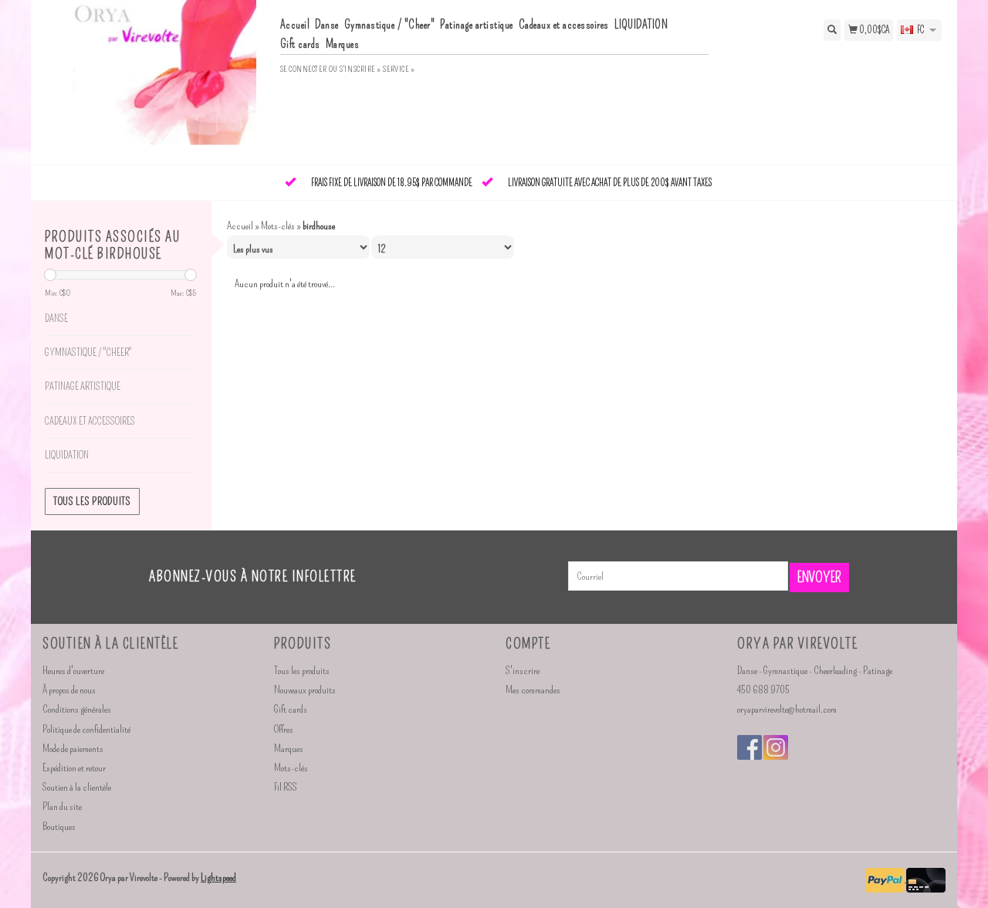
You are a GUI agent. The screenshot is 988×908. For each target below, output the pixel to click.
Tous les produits (92, 501)
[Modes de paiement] (885, 878)
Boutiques (59, 826)
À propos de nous (69, 689)
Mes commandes (533, 689)
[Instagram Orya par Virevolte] (775, 747)
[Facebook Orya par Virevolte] (749, 747)
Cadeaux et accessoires (564, 25)
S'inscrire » (360, 69)
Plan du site (62, 806)
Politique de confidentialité (86, 729)
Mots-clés (278, 225)
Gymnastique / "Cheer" (389, 25)
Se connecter (303, 69)
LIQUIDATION (641, 25)
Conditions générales (76, 709)
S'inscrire (523, 670)
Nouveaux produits (305, 689)
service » (398, 69)
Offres (283, 729)
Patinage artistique (476, 25)
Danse (327, 25)
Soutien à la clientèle (76, 787)
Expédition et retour (74, 767)
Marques (343, 44)
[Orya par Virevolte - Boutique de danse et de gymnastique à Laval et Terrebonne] (155, 80)
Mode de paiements (72, 748)
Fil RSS (285, 787)
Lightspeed (218, 877)
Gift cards (300, 44)
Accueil (295, 25)
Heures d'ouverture (73, 670)
